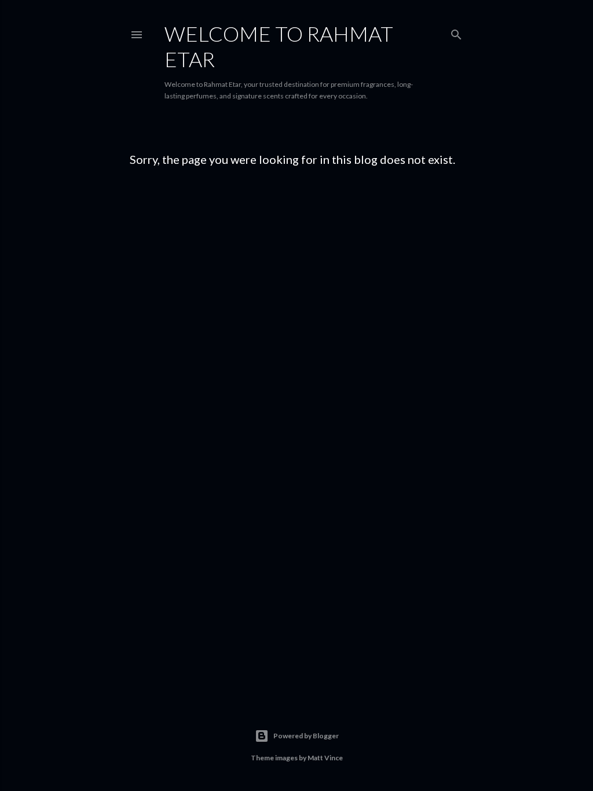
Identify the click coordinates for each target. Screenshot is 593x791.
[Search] (456, 32)
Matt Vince (325, 757)
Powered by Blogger (306, 735)
